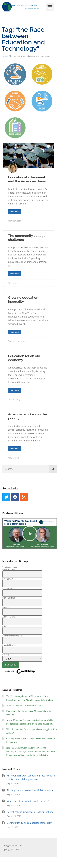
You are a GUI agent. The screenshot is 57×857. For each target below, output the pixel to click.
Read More (14, 212)
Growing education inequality (23, 299)
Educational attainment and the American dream (27, 179)
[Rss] (24, 497)
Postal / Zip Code (9, 645)
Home (4, 56)
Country (5, 655)
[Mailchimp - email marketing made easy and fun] (19, 674)
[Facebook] (15, 497)
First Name (7, 579)
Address (6, 607)
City (4, 626)
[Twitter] (6, 497)
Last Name (7, 588)
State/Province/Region (12, 636)
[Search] (53, 469)
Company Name (9, 598)
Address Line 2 (8, 617)
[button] (50, 7)
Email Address (9, 569)
